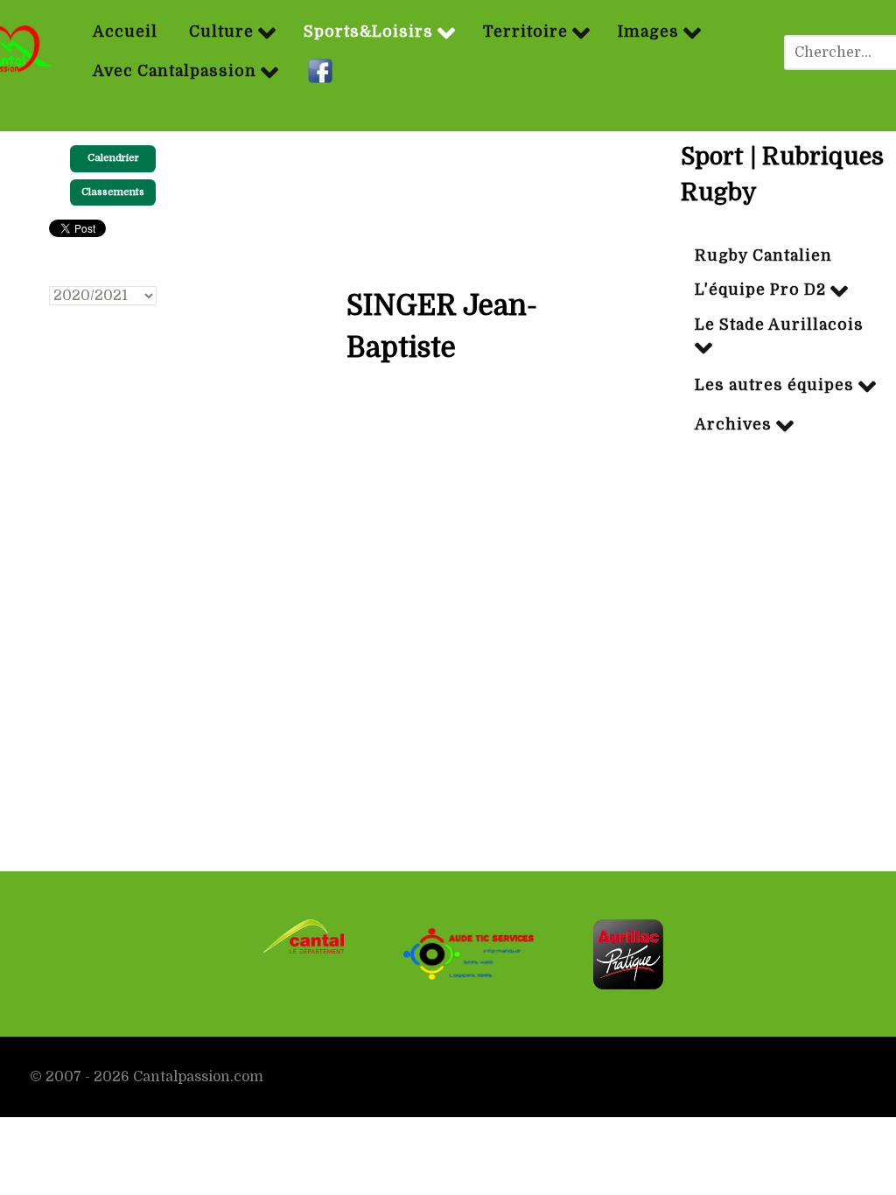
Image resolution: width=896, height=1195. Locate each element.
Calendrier (113, 158)
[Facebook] (322, 72)
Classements (112, 192)
